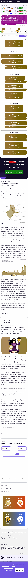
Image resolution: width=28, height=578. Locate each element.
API (12, 557)
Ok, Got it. (19, 570)
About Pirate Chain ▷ (6, 488)
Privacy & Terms (18, 557)
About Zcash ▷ (5, 491)
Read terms (9, 570)
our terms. (6, 549)
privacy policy (5, 566)
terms (13, 566)
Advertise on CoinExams (14, 172)
